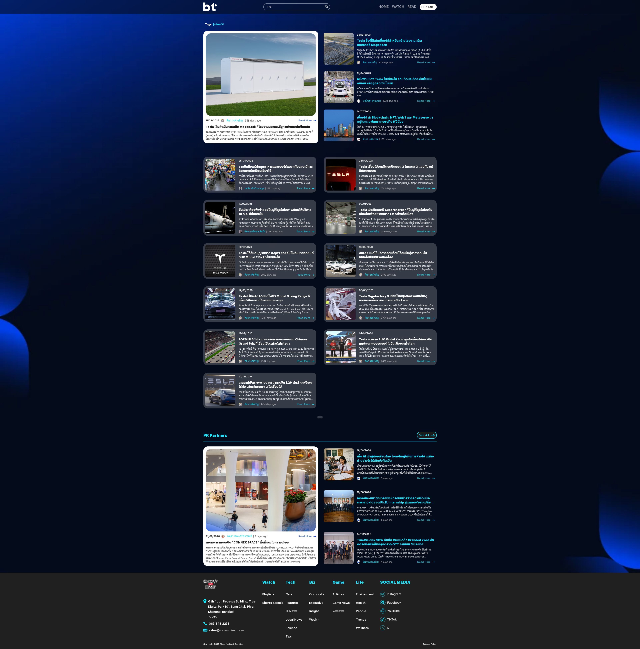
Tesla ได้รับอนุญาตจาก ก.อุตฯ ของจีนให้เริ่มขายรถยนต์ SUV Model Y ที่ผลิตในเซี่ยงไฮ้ (276, 255)
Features (292, 602)
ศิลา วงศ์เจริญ (234, 120)
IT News (291, 611)
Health (361, 602)
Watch (398, 6)
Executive (316, 602)
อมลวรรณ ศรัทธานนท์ (239, 536)
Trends (361, 619)
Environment (365, 594)
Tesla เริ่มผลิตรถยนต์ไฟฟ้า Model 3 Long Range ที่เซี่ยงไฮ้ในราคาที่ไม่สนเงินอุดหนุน (274, 298)
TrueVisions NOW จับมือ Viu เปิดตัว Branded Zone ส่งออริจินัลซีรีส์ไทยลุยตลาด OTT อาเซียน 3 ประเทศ (395, 542)
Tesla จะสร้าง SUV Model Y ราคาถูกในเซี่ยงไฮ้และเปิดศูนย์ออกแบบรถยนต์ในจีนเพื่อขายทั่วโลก (395, 341)
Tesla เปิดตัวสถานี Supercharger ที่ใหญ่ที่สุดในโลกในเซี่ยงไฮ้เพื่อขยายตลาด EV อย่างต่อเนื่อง (395, 212)
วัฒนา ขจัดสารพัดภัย (254, 231)
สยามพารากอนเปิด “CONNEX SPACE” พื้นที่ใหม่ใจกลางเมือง (247, 542)
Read (412, 6)
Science (291, 628)
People (361, 611)
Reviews (338, 611)
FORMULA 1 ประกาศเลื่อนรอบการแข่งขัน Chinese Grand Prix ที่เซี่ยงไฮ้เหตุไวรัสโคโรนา (273, 341)
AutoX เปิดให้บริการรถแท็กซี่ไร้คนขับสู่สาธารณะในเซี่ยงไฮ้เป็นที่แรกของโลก (393, 255)
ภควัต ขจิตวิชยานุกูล (254, 188)
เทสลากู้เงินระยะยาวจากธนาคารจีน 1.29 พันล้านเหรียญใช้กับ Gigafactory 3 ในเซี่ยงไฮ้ (275, 384)
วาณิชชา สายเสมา (372, 101)
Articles (338, 594)
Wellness (362, 628)
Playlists (268, 594)
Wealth (314, 619)
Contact (428, 7)
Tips (289, 636)
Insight (314, 611)
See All (424, 435)
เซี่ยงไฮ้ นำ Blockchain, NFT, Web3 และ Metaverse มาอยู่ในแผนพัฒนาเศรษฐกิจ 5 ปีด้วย (395, 119)
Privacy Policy (430, 643)
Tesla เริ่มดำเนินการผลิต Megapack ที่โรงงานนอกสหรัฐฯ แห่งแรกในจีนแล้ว (258, 127)
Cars (289, 594)
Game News (341, 602)
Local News (294, 619)
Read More (305, 120)
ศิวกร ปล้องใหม (370, 139)
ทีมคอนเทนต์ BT (371, 478)
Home (383, 6)
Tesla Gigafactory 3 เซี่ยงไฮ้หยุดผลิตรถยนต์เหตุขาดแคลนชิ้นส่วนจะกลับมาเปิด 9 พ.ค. (393, 298)
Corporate (316, 594)
